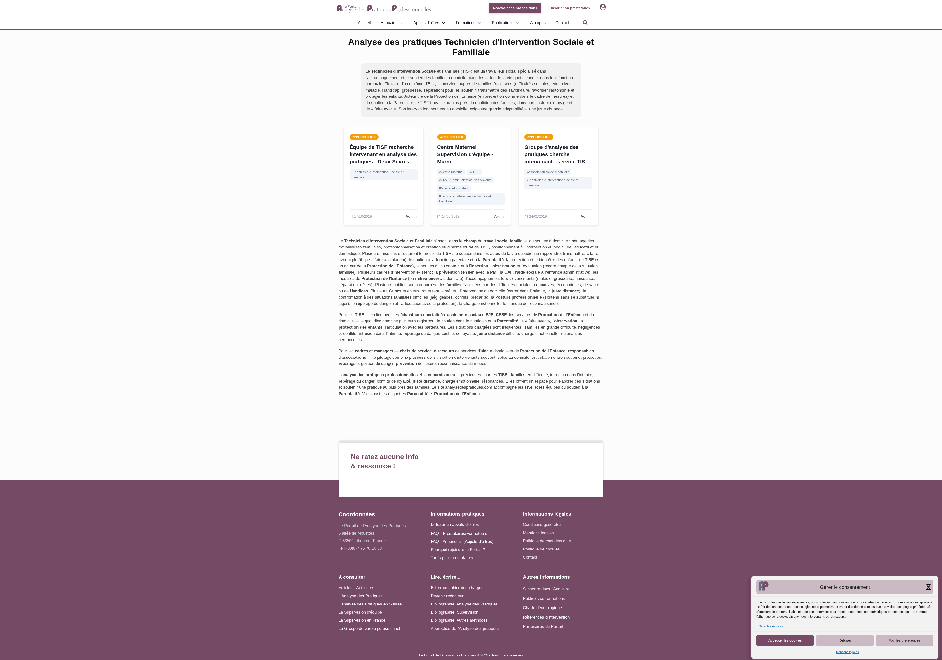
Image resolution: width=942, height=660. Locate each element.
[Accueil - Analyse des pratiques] (384, 8)
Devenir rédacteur (447, 596)
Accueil (364, 23)
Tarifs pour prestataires (452, 557)
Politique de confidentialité (547, 541)
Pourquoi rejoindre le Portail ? (458, 549)
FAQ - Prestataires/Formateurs (459, 533)
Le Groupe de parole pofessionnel (369, 628)
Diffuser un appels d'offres (455, 524)
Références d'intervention (546, 617)
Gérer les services (771, 626)
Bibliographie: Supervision (454, 612)
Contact (562, 23)
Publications (502, 23)
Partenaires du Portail (543, 626)
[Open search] (585, 22)
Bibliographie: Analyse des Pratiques (464, 604)
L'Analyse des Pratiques (361, 596)
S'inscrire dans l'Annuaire (546, 589)
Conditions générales (542, 524)
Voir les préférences (905, 640)
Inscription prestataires (570, 8)
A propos (538, 23)
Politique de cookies (541, 549)
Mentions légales (847, 652)
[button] (928, 587)
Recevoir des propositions (515, 8)
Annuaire (389, 23)
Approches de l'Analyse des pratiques (465, 628)
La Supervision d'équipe (360, 612)
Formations (465, 23)
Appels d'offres (426, 23)
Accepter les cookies (785, 640)
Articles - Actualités (356, 587)
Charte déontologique (542, 607)
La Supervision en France (362, 620)
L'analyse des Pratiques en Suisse (370, 604)
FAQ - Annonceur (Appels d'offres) (462, 541)
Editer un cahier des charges (457, 587)
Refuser (844, 640)
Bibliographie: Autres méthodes (459, 620)
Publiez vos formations (544, 598)
